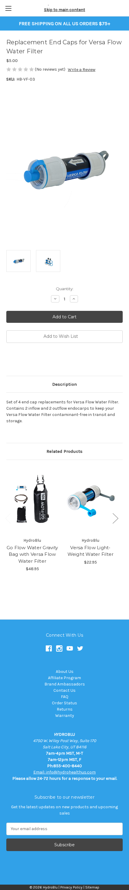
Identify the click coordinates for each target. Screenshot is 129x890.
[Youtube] (70, 648)
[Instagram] (59, 648)
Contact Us (64, 690)
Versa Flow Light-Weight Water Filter (91, 551)
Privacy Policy (71, 887)
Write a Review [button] (81, 69)
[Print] (30, 360)
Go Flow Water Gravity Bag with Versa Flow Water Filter (32, 554)
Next (115, 518)
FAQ (64, 696)
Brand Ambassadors (64, 684)
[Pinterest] (50, 360)
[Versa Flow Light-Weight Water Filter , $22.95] (90, 500)
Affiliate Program (64, 677)
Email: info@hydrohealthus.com (64, 772)
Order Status (64, 703)
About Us (65, 671)
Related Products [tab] (64, 451)
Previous (8, 518)
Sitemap (92, 887)
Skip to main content (64, 9)
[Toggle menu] (8, 8)
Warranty (64, 715)
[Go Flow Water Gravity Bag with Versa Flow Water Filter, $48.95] (32, 500)
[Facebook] (9, 360)
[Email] (19, 360)
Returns (65, 709)
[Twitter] (40, 360)
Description (64, 384)
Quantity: (65, 288)
